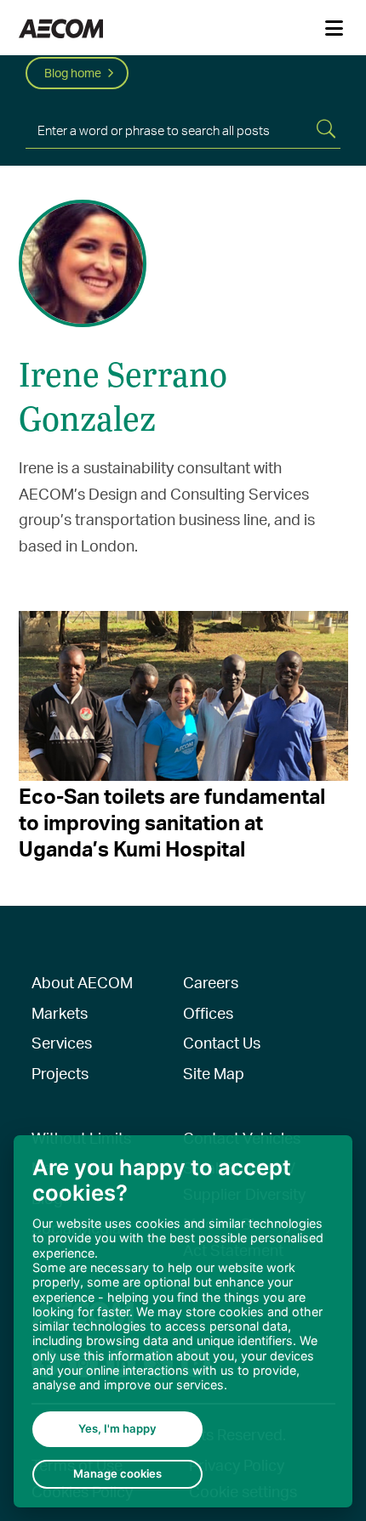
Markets (59, 1012)
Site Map (213, 1073)
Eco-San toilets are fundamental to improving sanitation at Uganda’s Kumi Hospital (172, 822)
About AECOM (82, 982)
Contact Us (221, 1042)
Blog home (72, 72)
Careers (210, 982)
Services (61, 1042)
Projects (60, 1073)
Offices (208, 1012)
